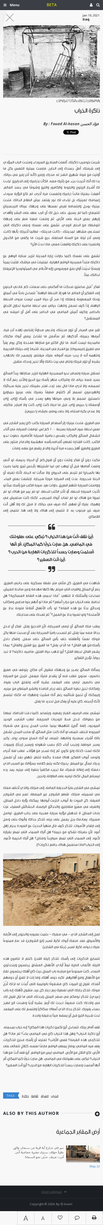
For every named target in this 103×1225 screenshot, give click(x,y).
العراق (45, 1096)
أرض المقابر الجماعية (78, 1132)
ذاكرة (25, 1096)
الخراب (54, 1096)
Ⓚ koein (66, 1204)
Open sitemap (51, 1192)
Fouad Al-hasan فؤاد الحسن (75, 123)
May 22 (95, 1166)
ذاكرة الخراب (87, 111)
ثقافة (34, 1096)
